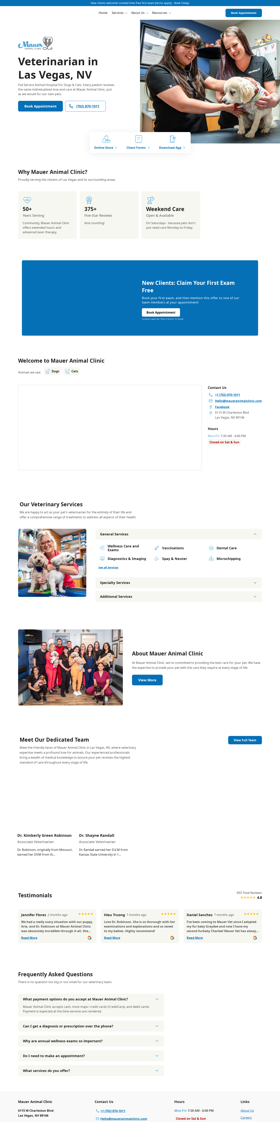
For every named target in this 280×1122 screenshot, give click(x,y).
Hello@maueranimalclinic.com (123, 1119)
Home (103, 13)
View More (147, 680)
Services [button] (118, 13)
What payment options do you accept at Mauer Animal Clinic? (75, 999)
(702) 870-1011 (87, 106)
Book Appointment (243, 13)
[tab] (52, 593)
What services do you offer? (46, 1070)
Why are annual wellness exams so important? (63, 1041)
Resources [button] (159, 13)
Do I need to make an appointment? (54, 1056)
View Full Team (245, 740)
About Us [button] (138, 13)
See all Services (108, 567)
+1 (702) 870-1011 (112, 1111)
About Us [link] (247, 1110)
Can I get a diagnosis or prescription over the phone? (68, 1026)
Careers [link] (246, 1118)
